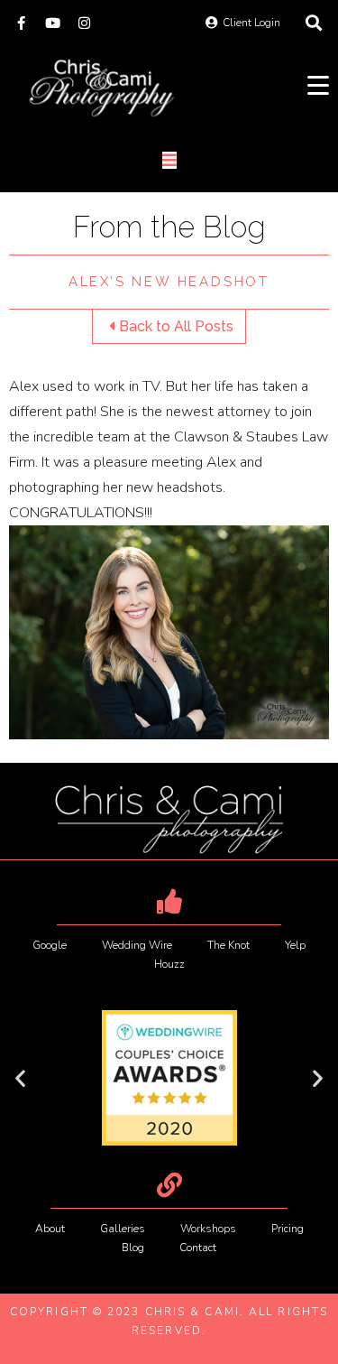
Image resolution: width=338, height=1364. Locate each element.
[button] (20, 1078)
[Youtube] (53, 23)
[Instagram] (84, 23)
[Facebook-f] (21, 23)
